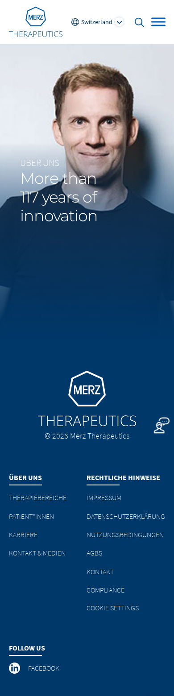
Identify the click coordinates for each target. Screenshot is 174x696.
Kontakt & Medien (37, 552)
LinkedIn (15, 668)
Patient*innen (31, 516)
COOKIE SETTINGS (113, 607)
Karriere (23, 534)
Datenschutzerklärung (126, 516)
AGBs (94, 552)
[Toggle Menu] (158, 21)
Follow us (27, 647)
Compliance (105, 589)
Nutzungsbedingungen (125, 534)
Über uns (39, 163)
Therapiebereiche (37, 497)
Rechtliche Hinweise (123, 477)
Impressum (104, 497)
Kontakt (100, 571)
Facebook (43, 667)
